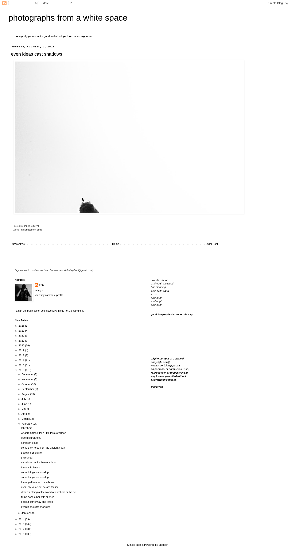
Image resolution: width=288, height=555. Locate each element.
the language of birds (31, 229)
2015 (22, 370)
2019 (22, 350)
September (28, 389)
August (26, 394)
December (28, 374)
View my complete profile (49, 295)
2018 (22, 355)
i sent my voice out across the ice (40, 487)
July (24, 399)
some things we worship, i (36, 477)
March (25, 418)
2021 (22, 340)
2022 (22, 335)
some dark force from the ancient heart (43, 447)
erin (41, 285)
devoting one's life (31, 452)
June (25, 404)
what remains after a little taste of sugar (43, 433)
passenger (27, 457)
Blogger (163, 544)
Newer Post (18, 244)
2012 (22, 529)
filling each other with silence (37, 497)
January (26, 513)
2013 (22, 524)
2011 (22, 534)
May (24, 409)
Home (115, 244)
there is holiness (30, 467)
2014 (22, 519)
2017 (22, 360)
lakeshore (26, 428)
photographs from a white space (67, 17)
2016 (22, 365)
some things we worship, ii (36, 472)
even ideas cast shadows (35, 506)
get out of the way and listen (37, 501)
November (28, 379)
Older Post (212, 244)
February (27, 423)
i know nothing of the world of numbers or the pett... (50, 492)
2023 (22, 330)
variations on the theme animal (38, 462)
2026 (22, 325)
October (26, 384)
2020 (22, 345)
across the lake (29, 442)
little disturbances (31, 437)
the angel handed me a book (37, 482)
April (24, 413)
